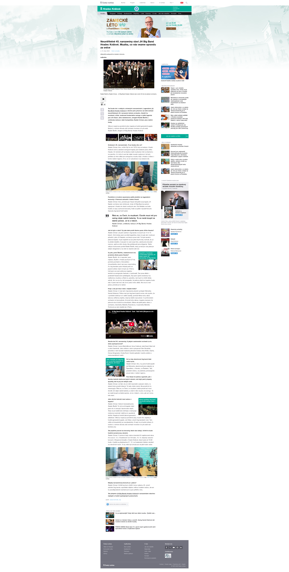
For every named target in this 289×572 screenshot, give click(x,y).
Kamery (175, 10)
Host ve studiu (116, 51)
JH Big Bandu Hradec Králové (127, 493)
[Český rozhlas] (107, 2)
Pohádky (164, 71)
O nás (155, 13)
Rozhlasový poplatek (150, 558)
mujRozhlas (142, 2)
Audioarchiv (176, 8)
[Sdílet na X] (102, 114)
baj (120, 499)
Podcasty (126, 551)
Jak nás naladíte (163, 13)
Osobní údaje (168, 564)
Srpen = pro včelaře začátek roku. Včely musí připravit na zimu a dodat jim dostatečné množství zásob (179, 91)
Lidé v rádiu (147, 551)
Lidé (142, 13)
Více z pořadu (166, 142)
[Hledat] (186, 2)
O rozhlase (162, 2)
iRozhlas (123, 2)
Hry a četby (165, 68)
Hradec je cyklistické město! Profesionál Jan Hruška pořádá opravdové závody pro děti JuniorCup (179, 125)
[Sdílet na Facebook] (102, 109)
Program (132, 2)
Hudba (102, 13)
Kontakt (173, 13)
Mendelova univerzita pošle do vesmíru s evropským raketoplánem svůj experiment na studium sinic (179, 101)
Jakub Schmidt (114, 499)
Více (180, 13)
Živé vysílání (165, 73)
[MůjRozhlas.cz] (103, 57)
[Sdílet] (104, 105)
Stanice (152, 2)
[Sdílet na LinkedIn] (102, 118)
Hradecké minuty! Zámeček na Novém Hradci (179, 145)
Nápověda (147, 549)
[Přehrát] (103, 99)
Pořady (119, 13)
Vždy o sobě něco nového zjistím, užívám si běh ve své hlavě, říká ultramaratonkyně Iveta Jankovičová (179, 163)
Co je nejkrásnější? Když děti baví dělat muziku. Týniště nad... (135, 513)
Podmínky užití (176, 564)
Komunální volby (108, 549)
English (184, 564)
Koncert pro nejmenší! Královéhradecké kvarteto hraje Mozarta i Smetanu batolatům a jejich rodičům (179, 154)
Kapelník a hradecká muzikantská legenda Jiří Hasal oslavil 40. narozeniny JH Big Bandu (147, 255)
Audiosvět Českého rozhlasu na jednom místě (172, 80)
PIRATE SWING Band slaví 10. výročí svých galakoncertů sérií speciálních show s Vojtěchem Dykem (135, 527)
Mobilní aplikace (128, 553)
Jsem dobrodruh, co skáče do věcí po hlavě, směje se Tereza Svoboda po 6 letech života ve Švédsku (179, 110)
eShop (105, 553)
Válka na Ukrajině (108, 547)
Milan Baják (150, 191)
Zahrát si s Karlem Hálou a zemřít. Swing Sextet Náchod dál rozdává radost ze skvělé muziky (135, 520)
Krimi (172, 68)
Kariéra (146, 553)
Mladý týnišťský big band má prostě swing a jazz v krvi (147, 401)
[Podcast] (101, 105)
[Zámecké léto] (144, 26)
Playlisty (136, 13)
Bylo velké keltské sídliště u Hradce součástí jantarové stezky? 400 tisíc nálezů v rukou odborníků (179, 118)
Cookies (161, 564)
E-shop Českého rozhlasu (170, 180)
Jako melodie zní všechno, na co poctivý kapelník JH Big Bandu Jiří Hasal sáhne (115, 362)
